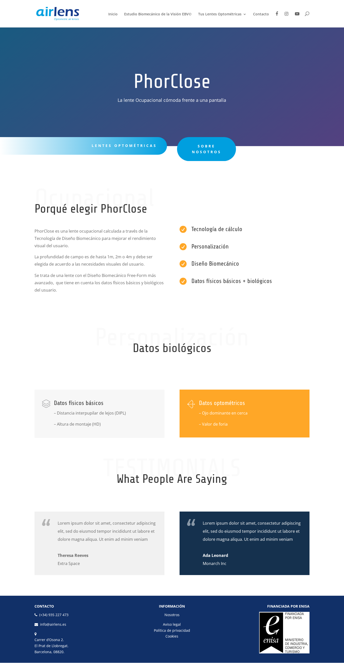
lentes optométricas (124, 145)
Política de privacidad (172, 630)
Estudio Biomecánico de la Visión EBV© (158, 14)
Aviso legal (172, 624)
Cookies (171, 636)
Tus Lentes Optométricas (220, 14)
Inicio (113, 14)
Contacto (261, 14)
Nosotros (172, 614)
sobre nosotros (206, 149)
